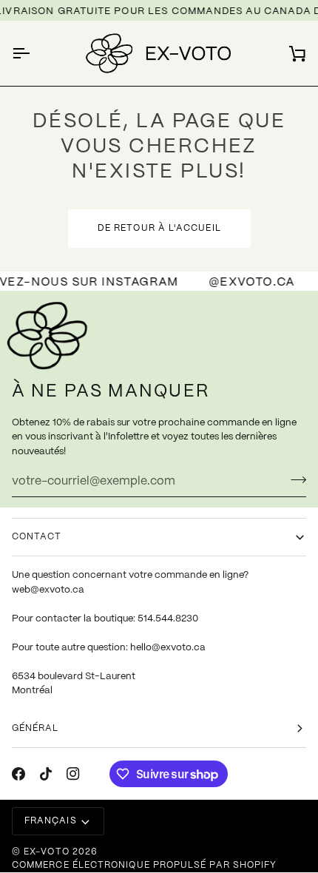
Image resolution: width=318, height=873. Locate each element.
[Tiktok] (46, 774)
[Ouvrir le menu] (34, 53)
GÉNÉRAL (35, 728)
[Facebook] (18, 774)
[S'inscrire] (294, 479)
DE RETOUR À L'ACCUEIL (159, 228)
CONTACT (37, 537)
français (50, 821)
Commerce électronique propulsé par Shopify (144, 865)
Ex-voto (47, 852)
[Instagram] (73, 774)
